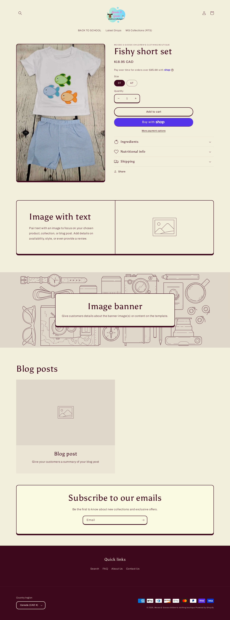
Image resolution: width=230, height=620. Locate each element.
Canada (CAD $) (29, 605)
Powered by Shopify (205, 608)
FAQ (105, 568)
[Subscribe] (143, 520)
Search (94, 568)
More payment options (154, 130)
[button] (20, 13)
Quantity (118, 91)
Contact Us (133, 568)
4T (132, 83)
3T (119, 83)
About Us (117, 568)
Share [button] (122, 171)
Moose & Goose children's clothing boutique (175, 608)
